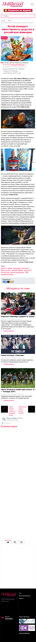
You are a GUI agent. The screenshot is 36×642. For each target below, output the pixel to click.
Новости (3, 268)
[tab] (8, 542)
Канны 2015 (28, 270)
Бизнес (10, 268)
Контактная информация (24, 596)
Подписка (21, 598)
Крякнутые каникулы (17, 272)
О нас (20, 593)
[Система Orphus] (13, 424)
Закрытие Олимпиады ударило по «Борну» (18, 316)
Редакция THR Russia (17, 65)
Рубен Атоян (5, 272)
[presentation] (8, 542)
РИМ (26, 272)
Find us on (9, 618)
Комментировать (9, 331)
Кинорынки (17, 268)
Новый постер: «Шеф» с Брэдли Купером (22, 409)
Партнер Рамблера (24, 633)
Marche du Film (6, 270)
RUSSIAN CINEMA (17, 270)
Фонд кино (25, 268)
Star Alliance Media (7, 274)
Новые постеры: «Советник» (12, 355)
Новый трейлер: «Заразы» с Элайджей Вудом (12, 409)
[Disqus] (18, 454)
